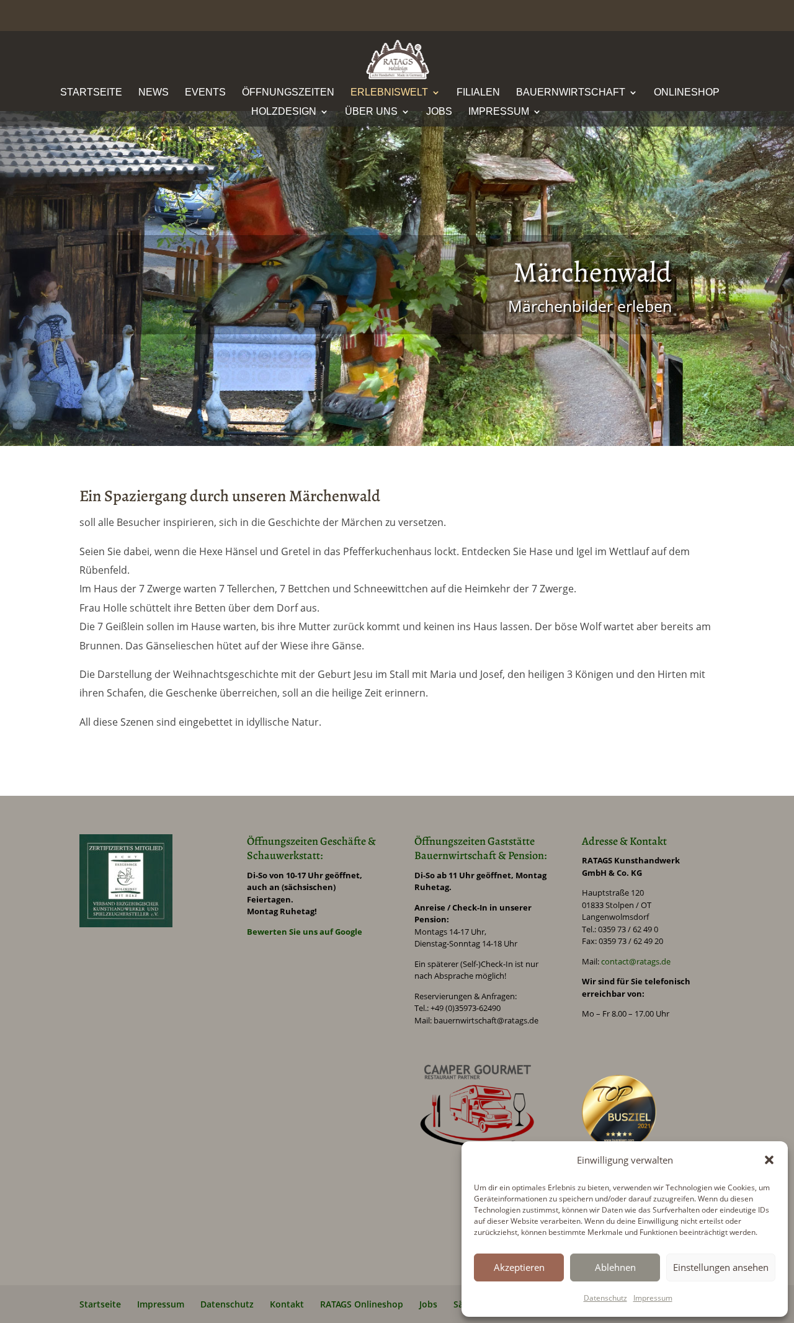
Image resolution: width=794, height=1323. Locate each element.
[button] (769, 1160)
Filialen (478, 92)
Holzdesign (283, 112)
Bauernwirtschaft (570, 92)
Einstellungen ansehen (721, 1267)
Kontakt (287, 1304)
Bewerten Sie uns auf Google (304, 931)
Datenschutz (605, 1298)
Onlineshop (687, 92)
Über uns (371, 112)
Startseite (91, 92)
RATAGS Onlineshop (361, 1304)
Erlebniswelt (389, 92)
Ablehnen (615, 1267)
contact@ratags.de (636, 961)
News (153, 92)
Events (205, 92)
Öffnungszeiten (288, 92)
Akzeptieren (519, 1267)
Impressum (652, 1298)
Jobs (439, 112)
